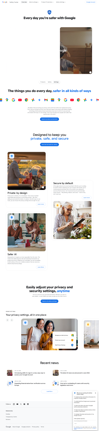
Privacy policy (35, 427)
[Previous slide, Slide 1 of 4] (7, 320)
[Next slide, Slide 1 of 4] (11, 320)
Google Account (90, 2)
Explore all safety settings (49, 301)
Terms (42, 427)
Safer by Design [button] (33, 2)
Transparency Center (11, 417)
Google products (25, 427)
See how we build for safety (49, 144)
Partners (8, 419)
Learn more (41, 204)
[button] (90, 72)
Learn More (41, 267)
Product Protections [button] (46, 2)
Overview (24, 2)
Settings (56, 82)
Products (43, 82)
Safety (50, 82)
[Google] (8, 427)
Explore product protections (49, 119)
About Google (16, 427)
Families (8, 414)
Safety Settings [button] (60, 2)
